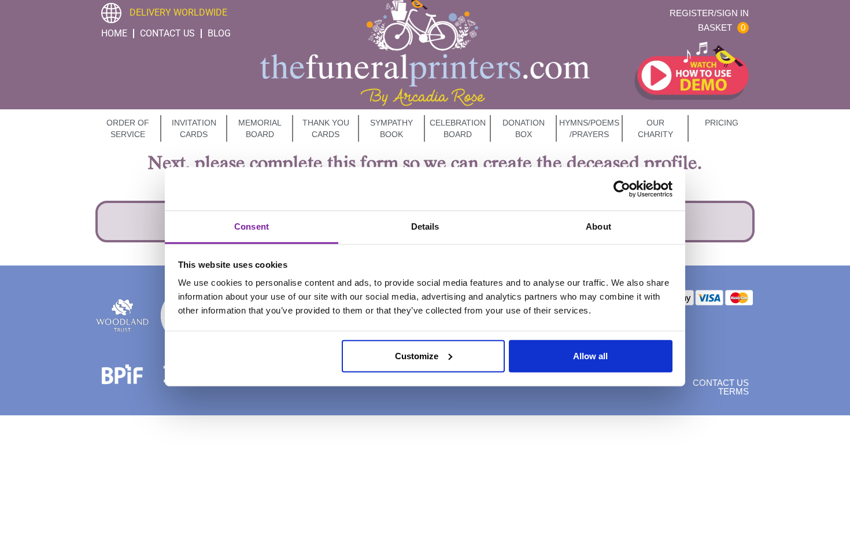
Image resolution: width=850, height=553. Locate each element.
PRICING (721, 122)
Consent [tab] (251, 226)
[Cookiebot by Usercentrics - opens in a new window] (621, 188)
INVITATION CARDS (194, 128)
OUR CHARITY (655, 128)
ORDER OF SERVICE (127, 128)
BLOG (219, 33)
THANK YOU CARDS (325, 128)
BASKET (721, 27)
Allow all (590, 355)
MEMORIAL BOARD (260, 128)
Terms (733, 391)
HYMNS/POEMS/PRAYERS (589, 128)
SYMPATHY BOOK (391, 128)
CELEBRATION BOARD (458, 128)
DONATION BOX (523, 128)
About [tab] (598, 226)
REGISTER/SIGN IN (709, 13)
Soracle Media (440, 404)
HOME (114, 33)
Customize (416, 355)
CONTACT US (167, 33)
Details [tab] (425, 226)
